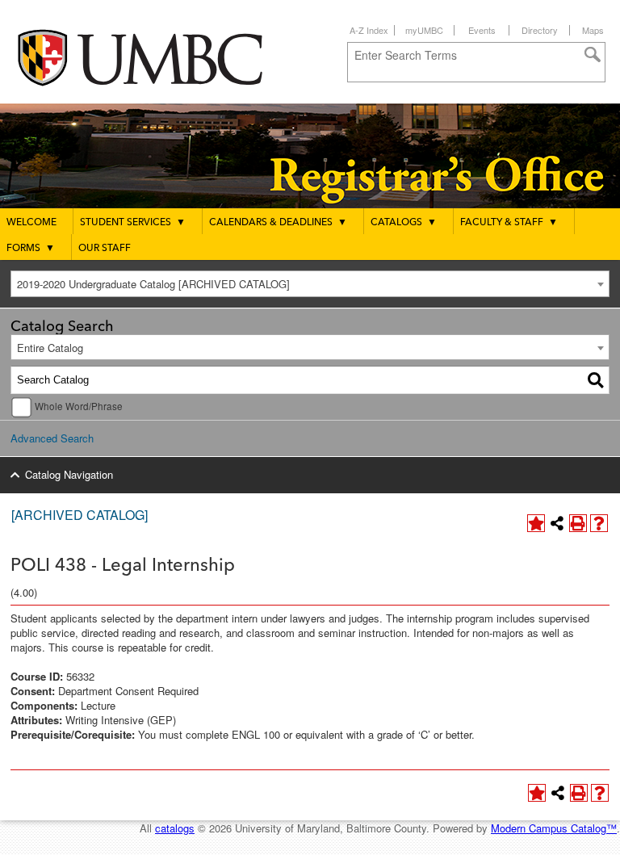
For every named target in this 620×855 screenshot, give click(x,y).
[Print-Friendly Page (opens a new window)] (578, 523)
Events (482, 29)
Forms (30, 249)
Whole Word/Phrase (79, 406)
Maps (593, 29)
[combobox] (310, 283)
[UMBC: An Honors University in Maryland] (156, 56)
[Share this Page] (557, 523)
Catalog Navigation (69, 474)
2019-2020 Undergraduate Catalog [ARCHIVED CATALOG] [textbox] (153, 283)
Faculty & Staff (509, 223)
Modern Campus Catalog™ (554, 828)
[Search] (596, 380)
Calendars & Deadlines (278, 223)
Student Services (133, 223)
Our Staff (104, 249)
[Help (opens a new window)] (599, 523)
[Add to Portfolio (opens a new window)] (536, 523)
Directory (540, 29)
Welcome (31, 223)
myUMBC (424, 29)
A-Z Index (369, 29)
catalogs (175, 828)
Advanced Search (52, 438)
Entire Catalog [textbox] (50, 347)
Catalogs (404, 223)
